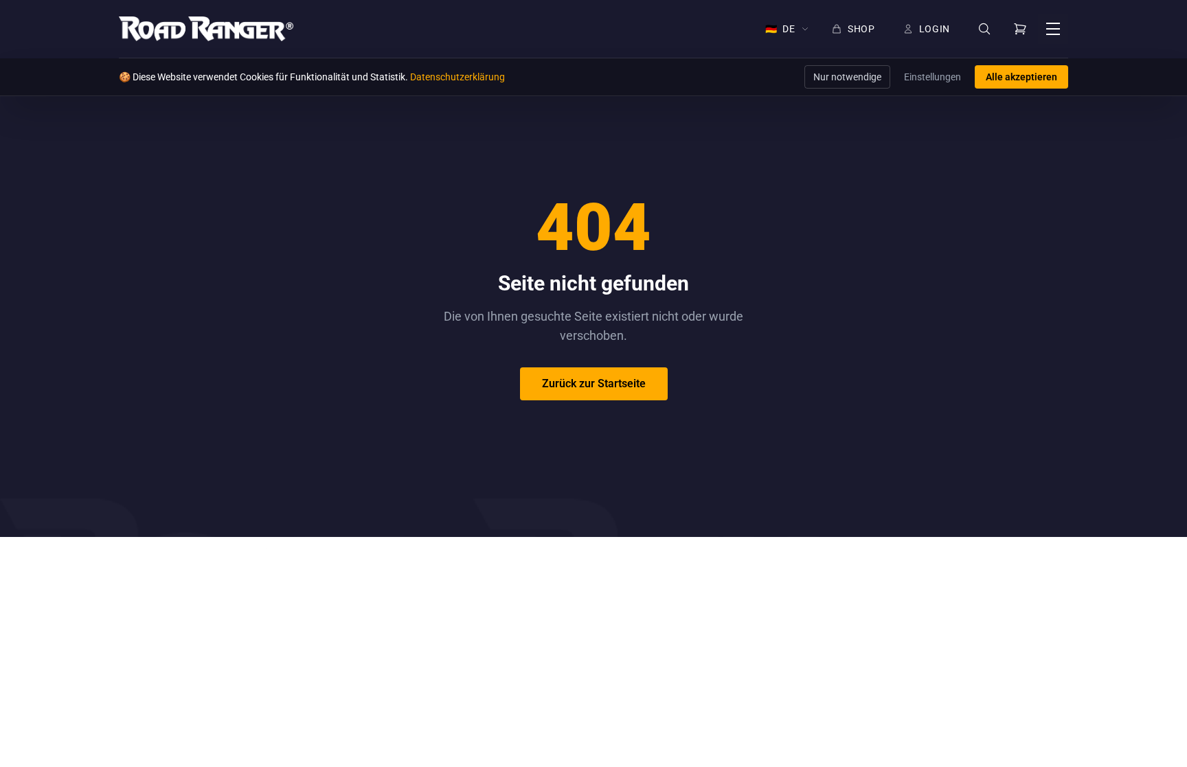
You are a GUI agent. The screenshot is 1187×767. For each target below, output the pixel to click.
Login (935, 28)
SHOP (861, 28)
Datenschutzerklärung (457, 76)
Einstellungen (932, 76)
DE (780, 28)
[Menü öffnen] (1053, 29)
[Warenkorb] (1020, 29)
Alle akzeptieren (1021, 76)
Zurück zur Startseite (594, 383)
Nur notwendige (847, 76)
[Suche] (984, 29)
